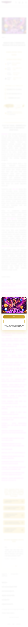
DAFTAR (14, 321)
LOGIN (14, 316)
